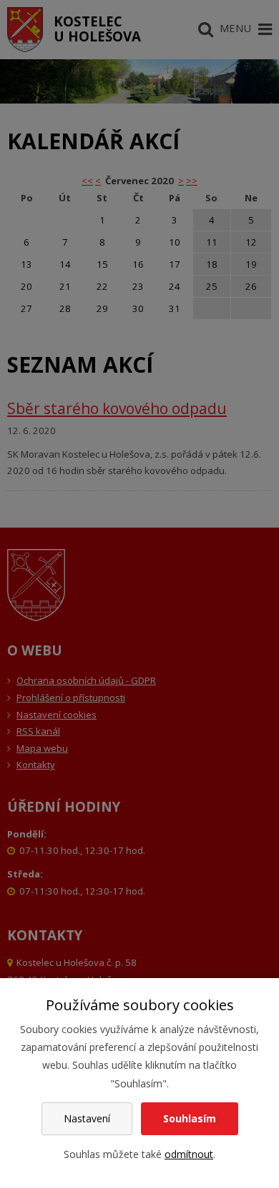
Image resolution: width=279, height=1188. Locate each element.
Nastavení (87, 1118)
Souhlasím (189, 1118)
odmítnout (189, 1154)
